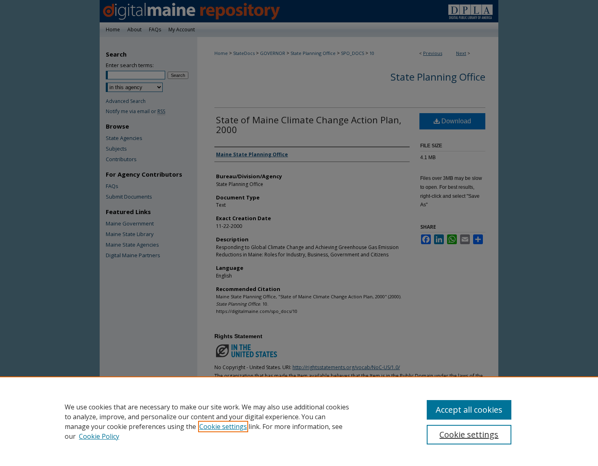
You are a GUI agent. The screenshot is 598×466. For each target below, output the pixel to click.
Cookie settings (223, 426)
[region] (299, 421)
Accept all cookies (469, 409)
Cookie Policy (99, 436)
